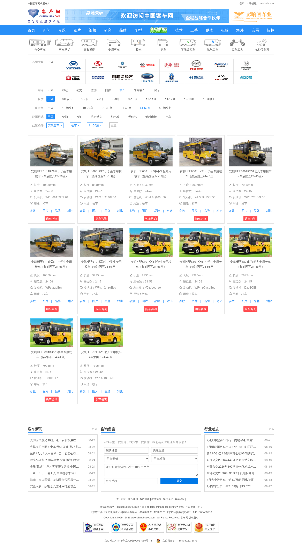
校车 (122, 90)
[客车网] (44, 16)
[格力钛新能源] (221, 65)
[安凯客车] (196, 65)
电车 (168, 116)
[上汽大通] (246, 77)
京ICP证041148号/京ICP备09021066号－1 (128, 540)
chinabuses (267, 3)
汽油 (79, 116)
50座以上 (165, 108)
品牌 (123, 30)
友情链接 (156, 499)
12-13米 (189, 99)
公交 (79, 90)
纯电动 (115, 116)
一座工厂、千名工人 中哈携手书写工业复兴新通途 (55, 473)
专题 (62, 30)
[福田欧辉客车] (246, 65)
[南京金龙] (147, 77)
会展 (255, 30)
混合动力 (96, 116)
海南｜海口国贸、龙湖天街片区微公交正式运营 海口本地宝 (55, 479)
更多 (95, 429)
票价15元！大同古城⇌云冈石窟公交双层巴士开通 (55, 453)
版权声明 (145, 499)
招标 (270, 30)
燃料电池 (151, 116)
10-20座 (88, 108)
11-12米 (170, 99)
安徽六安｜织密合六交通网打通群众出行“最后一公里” (55, 486)
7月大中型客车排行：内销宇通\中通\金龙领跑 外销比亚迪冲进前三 (232, 440)
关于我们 (121, 499)
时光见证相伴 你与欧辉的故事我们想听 (55, 460)
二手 (194, 30)
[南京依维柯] (98, 77)
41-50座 (145, 108)
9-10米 (132, 99)
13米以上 (209, 99)
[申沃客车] (221, 77)
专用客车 (139, 90)
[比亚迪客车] (172, 65)
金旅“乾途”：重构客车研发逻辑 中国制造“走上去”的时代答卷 (55, 466)
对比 (70, 210)
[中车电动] (73, 77)
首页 (31, 30)
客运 (65, 90)
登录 (242, 3)
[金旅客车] (122, 65)
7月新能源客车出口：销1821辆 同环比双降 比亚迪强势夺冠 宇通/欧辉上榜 (232, 447)
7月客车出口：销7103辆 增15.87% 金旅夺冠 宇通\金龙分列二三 (232, 486)
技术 (179, 30)
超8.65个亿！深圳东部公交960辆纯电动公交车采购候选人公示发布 (232, 453)
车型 (138, 30)
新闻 (46, 30)
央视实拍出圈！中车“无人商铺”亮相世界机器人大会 (55, 447)
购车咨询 (51, 218)
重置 (113, 125)
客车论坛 (180, 499)
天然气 (132, 116)
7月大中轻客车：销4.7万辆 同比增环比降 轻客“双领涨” (232, 479)
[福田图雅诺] (122, 77)
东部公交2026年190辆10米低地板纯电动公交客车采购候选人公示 (232, 466)
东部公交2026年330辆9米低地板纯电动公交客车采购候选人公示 (232, 473)
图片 (77, 30)
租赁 (224, 30)
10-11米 (151, 99)
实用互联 (168, 499)
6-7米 (84, 99)
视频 (92, 30)
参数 (33, 210)
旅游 (94, 90)
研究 (108, 30)
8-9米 (116, 99)
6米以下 (67, 99)
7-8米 (100, 99)
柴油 (65, 116)
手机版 (253, 3)
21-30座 (107, 108)
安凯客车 (55, 125)
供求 (209, 30)
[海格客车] (147, 65)
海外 (240, 30)
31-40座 (126, 108)
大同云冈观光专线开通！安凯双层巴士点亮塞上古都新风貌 (55, 440)
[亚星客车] (172, 77)
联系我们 (133, 499)
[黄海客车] (196, 77)
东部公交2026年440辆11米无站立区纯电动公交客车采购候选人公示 (232, 460)
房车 (157, 90)
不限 (50, 62)
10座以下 (68, 108)
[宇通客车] (73, 65)
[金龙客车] (98, 65)
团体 (108, 90)
